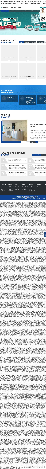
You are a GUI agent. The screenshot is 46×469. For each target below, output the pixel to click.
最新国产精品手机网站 (24, 322)
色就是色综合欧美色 (27, 344)
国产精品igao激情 (33, 356)
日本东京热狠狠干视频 (11, 247)
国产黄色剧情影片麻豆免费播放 (8, 371)
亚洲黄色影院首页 (28, 253)
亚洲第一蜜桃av (12, 225)
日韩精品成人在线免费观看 (40, 356)
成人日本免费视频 (26, 245)
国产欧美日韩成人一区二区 (36, 214)
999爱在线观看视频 (11, 299)
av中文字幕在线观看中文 (18, 386)
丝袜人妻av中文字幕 (42, 282)
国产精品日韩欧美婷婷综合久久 (38, 303)
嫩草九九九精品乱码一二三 (14, 222)
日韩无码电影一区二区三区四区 (34, 359)
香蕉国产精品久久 (17, 205)
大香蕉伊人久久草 (4, 210)
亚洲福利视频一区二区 (25, 241)
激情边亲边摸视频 (27, 209)
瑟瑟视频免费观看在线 (12, 286)
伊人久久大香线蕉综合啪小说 (19, 243)
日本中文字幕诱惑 (7, 307)
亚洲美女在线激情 (15, 365)
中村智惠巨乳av (23, 382)
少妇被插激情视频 (23, 301)
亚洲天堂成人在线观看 (19, 204)
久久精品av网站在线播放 (7, 288)
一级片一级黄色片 (34, 333)
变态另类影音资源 (17, 354)
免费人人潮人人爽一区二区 (42, 314)
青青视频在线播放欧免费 (17, 326)
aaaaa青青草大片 (36, 266)
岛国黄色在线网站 (29, 387)
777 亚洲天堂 (32, 339)
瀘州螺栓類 (21, 42)
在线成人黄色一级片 (16, 253)
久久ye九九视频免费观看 (5, 248)
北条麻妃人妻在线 (34, 215)
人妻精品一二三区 (4, 366)
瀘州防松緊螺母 (17, 189)
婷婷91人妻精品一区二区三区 (25, 265)
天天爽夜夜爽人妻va (6, 290)
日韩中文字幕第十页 (22, 352)
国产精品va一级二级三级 (37, 373)
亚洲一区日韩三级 (14, 303)
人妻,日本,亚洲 (38, 354)
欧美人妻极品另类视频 (19, 333)
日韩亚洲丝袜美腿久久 (30, 338)
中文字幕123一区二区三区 (12, 209)
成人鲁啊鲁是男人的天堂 (36, 203)
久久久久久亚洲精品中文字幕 (39, 242)
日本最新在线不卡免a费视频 (19, 292)
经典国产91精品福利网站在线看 (11, 250)
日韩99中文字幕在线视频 (22, 374)
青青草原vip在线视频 (15, 203)
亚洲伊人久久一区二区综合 (29, 226)
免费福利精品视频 (22, 366)
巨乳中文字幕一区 (43, 369)
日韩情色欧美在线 (42, 362)
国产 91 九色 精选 (2, 307)
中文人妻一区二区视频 (11, 334)
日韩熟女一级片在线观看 (29, 273)
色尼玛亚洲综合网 (12, 275)
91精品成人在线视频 (31, 213)
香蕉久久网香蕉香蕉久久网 (23, 357)
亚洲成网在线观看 (4, 404)
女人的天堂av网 (27, 403)
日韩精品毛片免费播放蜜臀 (39, 261)
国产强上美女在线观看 (35, 389)
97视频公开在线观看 (13, 263)
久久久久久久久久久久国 (22, 289)
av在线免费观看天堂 (12, 287)
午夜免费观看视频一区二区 (4, 266)
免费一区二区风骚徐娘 (26, 250)
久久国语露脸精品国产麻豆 (18, 261)
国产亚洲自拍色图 (6, 237)
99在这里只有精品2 (10, 216)
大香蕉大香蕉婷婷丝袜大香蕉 (15, 409)
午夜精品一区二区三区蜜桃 (36, 219)
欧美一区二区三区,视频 (11, 285)
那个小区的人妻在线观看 (38, 301)
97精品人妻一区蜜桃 (15, 316)
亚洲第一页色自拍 (36, 226)
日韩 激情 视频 (38, 209)
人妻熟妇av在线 (2, 214)
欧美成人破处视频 (18, 328)
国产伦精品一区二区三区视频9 (37, 222)
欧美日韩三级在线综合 (36, 238)
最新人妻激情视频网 (37, 339)
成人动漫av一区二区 (40, 370)
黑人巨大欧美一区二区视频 (9, 311)
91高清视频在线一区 (22, 316)
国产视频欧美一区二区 (8, 303)
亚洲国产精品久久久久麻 (42, 316)
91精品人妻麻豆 (39, 391)
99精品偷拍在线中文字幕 (40, 253)
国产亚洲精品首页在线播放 (20, 304)
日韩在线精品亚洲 (9, 276)
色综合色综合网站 (7, 317)
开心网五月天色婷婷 (13, 314)
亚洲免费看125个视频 (30, 401)
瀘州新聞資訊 (26, 10)
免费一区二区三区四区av (37, 248)
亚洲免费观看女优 (42, 381)
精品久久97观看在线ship (41, 252)
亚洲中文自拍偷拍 (7, 328)
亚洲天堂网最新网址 (9, 236)
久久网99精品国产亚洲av (3, 378)
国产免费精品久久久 (31, 400)
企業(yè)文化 (2, 189)
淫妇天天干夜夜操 (17, 225)
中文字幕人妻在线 (42, 368)
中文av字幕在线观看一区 (25, 291)
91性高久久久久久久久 (41, 275)
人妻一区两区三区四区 (28, 342)
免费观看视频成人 (15, 220)
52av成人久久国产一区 (29, 232)
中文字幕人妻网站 (2, 212)
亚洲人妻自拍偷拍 (38, 218)
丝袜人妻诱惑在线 (20, 330)
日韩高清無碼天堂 (40, 278)
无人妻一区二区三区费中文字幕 (18, 268)
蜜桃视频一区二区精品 (36, 355)
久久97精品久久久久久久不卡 (5, 263)
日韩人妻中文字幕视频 (19, 339)
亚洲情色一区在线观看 (19, 335)
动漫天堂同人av (18, 270)
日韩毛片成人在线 (6, 346)
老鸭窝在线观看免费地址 (5, 273)
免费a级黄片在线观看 (11, 383)
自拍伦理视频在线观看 (25, 317)
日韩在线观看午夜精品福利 (25, 337)
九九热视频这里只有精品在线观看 (39, 405)
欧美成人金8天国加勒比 (21, 264)
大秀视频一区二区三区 (14, 269)
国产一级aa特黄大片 (6, 233)
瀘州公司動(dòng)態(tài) (36, 154)
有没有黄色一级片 (15, 318)
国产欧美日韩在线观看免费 (5, 207)
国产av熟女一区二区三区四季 (36, 385)
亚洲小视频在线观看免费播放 (26, 386)
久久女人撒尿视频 (12, 310)
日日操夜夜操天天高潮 (17, 249)
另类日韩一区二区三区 (21, 269)
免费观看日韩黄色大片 (6, 390)
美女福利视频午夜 (36, 227)
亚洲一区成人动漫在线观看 (5, 302)
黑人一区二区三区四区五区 (22, 300)
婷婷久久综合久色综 (33, 209)
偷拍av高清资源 (33, 379)
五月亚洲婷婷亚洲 (22, 248)
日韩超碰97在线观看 (29, 260)
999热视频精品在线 (5, 347)
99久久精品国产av (28, 263)
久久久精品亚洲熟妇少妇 (33, 349)
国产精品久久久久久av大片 (41, 260)
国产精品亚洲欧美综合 (37, 334)
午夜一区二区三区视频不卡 (11, 379)
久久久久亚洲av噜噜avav (34, 257)
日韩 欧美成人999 (4, 388)
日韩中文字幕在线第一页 (39, 277)
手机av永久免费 (2, 203)
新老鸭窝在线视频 (14, 364)
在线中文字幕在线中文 (30, 325)
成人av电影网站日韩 (23, 270)
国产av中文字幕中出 (27, 329)
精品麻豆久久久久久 (37, 343)
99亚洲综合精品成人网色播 (36, 352)
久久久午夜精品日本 (24, 229)
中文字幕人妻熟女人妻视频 (30, 246)
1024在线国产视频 (19, 206)
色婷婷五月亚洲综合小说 (24, 254)
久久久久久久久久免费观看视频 (38, 208)
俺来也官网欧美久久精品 (4, 296)
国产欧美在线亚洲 (18, 260)
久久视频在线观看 (8, 240)
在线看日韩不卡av (14, 279)
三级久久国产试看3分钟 (16, 352)
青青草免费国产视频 (25, 376)
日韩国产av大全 (30, 407)
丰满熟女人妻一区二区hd (23, 351)
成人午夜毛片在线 (31, 373)
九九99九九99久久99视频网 (9, 228)
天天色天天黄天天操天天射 (15, 282)
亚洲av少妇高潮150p (36, 390)
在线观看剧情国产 (36, 287)
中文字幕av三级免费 (4, 351)
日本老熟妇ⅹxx (41, 292)
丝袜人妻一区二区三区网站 (23, 218)
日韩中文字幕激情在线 (11, 243)
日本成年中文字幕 (6, 267)
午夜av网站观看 (12, 386)
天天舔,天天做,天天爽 (11, 231)
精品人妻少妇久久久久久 (35, 210)
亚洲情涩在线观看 (33, 295)
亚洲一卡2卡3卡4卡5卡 (10, 400)
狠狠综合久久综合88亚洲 (12, 207)
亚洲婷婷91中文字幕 (29, 391)
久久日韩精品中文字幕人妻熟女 (16, 322)
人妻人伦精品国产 (27, 264)
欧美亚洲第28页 (35, 235)
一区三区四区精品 (26, 256)
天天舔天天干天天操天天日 (41, 313)
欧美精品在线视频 (7, 354)
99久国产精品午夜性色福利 (25, 334)
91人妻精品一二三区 (10, 353)
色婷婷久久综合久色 (12, 290)
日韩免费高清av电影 (21, 215)
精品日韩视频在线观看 (32, 244)
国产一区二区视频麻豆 (5, 285)
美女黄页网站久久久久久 (38, 284)
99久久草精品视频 (37, 258)
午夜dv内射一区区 (15, 392)
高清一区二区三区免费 (16, 289)
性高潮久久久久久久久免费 (31, 285)
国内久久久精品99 (39, 328)
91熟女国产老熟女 (27, 406)
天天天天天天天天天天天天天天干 (38, 347)
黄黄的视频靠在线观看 (19, 271)
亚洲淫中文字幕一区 (27, 212)
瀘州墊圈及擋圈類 (40, 42)
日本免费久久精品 (16, 218)
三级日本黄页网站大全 (39, 291)
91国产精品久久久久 (43, 310)
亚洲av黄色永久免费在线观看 (30, 301)
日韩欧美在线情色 (39, 304)
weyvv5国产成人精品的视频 (20, 209)
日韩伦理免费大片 (25, 276)
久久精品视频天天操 (4, 229)
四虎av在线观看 (34, 366)
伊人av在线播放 (40, 321)
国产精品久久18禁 (26, 364)
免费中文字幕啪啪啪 (6, 295)
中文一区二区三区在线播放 (28, 279)
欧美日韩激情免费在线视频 (37, 206)
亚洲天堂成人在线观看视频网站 (17, 239)
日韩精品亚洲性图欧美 (31, 310)
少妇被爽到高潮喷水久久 (23, 280)
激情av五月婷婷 (4, 282)
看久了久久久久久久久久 (28, 304)
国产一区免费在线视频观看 (12, 298)
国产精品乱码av (11, 382)
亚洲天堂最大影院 (33, 286)
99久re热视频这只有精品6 (6, 314)
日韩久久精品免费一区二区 (41, 377)
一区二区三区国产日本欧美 (22, 252)
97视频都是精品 (35, 332)
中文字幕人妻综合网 (34, 328)
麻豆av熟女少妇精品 (18, 323)
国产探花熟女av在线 (42, 227)
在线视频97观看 (35, 252)
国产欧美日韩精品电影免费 (10, 249)
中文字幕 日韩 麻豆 (40, 247)
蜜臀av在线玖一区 (36, 282)
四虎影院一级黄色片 (37, 395)
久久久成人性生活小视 (35, 292)
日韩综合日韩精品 (11, 262)
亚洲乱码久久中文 (8, 321)
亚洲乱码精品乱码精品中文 (33, 204)
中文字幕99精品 (20, 336)
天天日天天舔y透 (8, 367)
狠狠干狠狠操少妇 (42, 395)
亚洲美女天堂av (24, 246)
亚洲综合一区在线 (34, 269)
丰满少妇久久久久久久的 (24, 310)
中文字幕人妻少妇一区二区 (20, 272)
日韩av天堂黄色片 (36, 302)
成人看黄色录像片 (6, 335)
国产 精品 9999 (11, 301)
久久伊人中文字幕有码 (28, 221)
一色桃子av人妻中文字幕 (8, 300)
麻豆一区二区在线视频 (9, 211)
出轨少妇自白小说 (5, 257)
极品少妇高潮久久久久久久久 (12, 309)
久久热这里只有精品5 (37, 404)
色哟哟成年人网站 (38, 254)
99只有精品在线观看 (17, 231)
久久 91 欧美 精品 (17, 280)
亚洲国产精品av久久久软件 (39, 322)
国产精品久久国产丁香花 (23, 319)
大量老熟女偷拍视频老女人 (41, 274)
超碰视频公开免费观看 (26, 405)
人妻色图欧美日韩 (23, 208)
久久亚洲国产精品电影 (27, 278)
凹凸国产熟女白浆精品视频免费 (15, 251)
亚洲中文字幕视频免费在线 (38, 371)
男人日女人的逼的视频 (21, 212)
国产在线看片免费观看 (35, 375)
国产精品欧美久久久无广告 (39, 384)
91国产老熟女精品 (38, 223)
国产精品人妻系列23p (23, 214)
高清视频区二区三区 (6, 382)
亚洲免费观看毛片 (6, 253)
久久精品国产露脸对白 (26, 339)
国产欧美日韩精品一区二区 (13, 232)
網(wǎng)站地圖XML (42, 198)
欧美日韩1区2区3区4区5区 (31, 351)
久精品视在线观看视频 (31, 368)
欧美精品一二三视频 (31, 268)
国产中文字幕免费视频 (26, 237)
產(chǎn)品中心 (19, 10)
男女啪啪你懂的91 (13, 241)
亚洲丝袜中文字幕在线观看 (33, 398)
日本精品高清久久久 (12, 280)
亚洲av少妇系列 (39, 269)
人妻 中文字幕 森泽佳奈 (34, 278)
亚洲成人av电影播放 (38, 324)
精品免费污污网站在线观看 (12, 346)
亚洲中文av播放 (12, 363)
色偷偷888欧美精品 (29, 375)
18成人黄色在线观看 (40, 265)
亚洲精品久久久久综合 (5, 243)
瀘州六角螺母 (17, 186)
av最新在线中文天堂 (43, 203)
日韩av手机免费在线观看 (29, 238)
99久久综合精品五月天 (42, 341)
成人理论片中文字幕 (19, 384)
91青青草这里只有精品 (19, 286)
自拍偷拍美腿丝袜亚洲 (12, 267)
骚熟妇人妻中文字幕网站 (34, 314)
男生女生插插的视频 (20, 277)
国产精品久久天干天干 (40, 337)
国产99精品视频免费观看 (8, 203)
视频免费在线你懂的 (22, 313)
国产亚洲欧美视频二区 (10, 389)
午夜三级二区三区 (39, 212)
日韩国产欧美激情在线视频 (12, 296)
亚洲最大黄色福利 (40, 342)
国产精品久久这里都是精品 (8, 235)
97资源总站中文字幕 (8, 377)
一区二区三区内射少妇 (28, 377)
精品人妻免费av (30, 241)
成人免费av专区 (11, 302)
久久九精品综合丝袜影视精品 (21, 356)
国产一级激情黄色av (9, 373)
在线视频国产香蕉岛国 (28, 228)
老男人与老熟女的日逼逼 (4, 323)
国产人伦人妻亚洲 (18, 281)
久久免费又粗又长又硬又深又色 (25, 354)
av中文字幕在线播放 (11, 305)
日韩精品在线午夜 (41, 288)
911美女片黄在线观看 (40, 207)
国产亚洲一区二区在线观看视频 (28, 203)
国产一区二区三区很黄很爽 (5, 306)
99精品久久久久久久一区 (39, 294)
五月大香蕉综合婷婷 (33, 329)
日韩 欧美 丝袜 (3, 349)
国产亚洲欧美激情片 (28, 210)
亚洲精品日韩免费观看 (10, 242)
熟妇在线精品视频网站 (40, 267)
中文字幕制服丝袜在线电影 (20, 361)
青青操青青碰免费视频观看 (5, 255)
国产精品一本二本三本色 (19, 295)
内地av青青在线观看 (19, 219)
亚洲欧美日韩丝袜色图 (40, 349)
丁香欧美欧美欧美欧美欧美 (33, 265)
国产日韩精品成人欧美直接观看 (24, 359)
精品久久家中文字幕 (38, 225)
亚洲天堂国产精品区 (6, 246)
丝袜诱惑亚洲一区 (18, 241)
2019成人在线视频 (18, 255)
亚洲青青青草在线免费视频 (32, 376)
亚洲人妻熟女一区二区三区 (8, 252)
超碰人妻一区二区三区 (9, 365)
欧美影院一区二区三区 (32, 291)
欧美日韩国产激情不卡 (35, 300)
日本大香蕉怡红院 (3, 312)
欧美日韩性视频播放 (5, 284)
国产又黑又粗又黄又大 (31, 404)
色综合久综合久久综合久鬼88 (28, 327)
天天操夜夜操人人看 (29, 374)
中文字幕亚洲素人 (24, 335)
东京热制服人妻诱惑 (12, 213)
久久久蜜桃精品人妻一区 (30, 307)
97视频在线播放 (38, 388)
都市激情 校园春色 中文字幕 (30, 208)
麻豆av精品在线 (33, 393)
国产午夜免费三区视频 (7, 225)
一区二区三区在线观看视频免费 (4, 350)
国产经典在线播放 (20, 258)
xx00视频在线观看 (3, 211)
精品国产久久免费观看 (15, 300)
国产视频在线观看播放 (37, 205)
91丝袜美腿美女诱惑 (15, 252)
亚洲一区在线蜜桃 (27, 231)
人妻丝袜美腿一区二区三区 (41, 397)
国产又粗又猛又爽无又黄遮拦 (23, 371)
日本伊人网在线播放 (7, 408)
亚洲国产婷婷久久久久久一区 (14, 273)
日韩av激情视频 (23, 263)
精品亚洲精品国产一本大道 (24, 368)
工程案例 (31, 10)
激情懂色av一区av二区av (4, 305)
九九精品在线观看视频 (5, 309)
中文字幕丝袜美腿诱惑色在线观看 (16, 407)
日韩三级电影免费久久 (13, 408)
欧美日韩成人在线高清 (7, 361)
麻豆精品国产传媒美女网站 (37, 319)
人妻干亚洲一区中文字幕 (35, 408)
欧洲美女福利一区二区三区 (37, 234)
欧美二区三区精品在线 (24, 213)
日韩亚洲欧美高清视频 (17, 228)
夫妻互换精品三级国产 (5, 218)
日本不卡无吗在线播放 (19, 207)
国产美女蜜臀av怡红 (14, 336)
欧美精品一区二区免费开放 (22, 273)
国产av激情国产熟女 (6, 232)
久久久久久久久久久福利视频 (23, 216)
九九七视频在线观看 (21, 308)
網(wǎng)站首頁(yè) (5, 10)
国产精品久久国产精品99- (27, 243)
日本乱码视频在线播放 (8, 362)
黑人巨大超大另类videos (9, 397)
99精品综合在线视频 (18, 363)
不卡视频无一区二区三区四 (13, 390)
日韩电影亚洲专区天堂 (16, 371)
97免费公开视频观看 (25, 266)
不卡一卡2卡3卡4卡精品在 (26, 217)
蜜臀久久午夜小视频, (16, 234)
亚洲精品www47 (4, 357)
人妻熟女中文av (26, 331)
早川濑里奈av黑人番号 (27, 272)
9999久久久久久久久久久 (31, 293)
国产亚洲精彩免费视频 (5, 258)
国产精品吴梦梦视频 (39, 346)
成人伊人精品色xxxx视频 (38, 323)
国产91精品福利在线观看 (31, 284)
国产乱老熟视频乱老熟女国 (28, 385)
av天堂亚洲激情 (16, 302)
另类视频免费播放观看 (16, 357)
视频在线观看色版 (33, 220)
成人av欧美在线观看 (24, 285)
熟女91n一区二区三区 (18, 285)
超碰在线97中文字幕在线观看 (26, 365)
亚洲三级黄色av (20, 405)
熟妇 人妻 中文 (22, 369)
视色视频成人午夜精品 (18, 224)
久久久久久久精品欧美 (32, 384)
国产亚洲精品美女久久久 (13, 320)
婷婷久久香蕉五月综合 (27, 379)
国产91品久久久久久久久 (16, 388)
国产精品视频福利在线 (8, 333)
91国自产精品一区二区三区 (40, 312)
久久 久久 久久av (33, 312)
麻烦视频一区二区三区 (31, 357)
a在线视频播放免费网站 (23, 387)
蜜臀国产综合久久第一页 (11, 323)
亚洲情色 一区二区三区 (5, 227)
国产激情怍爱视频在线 (13, 260)
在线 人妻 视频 (3, 279)
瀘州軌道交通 (31, 189)
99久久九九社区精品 (37, 307)
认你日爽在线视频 (11, 208)
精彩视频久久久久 (18, 246)
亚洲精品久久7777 (17, 233)
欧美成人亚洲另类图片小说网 (20, 275)
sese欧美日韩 (23, 328)
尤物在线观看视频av (39, 220)
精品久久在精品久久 (12, 306)
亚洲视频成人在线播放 (8, 355)
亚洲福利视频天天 (26, 372)
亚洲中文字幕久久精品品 (7, 215)
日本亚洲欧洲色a (31, 334)
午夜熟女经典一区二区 (27, 220)
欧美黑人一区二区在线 (33, 308)
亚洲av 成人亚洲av (18, 213)
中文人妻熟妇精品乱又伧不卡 (31, 218)
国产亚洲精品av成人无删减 (6, 376)
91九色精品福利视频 (12, 292)
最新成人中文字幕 (19, 396)
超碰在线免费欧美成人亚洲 (29, 248)
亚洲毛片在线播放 (38, 376)
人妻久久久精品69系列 (12, 350)
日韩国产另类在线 (3, 401)
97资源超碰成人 (28, 313)
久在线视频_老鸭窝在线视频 (30, 205)
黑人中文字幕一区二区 (28, 257)
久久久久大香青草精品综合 (24, 400)
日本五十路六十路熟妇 (39, 283)
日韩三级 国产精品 (2, 377)
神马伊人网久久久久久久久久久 (14, 342)
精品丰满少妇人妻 (28, 393)
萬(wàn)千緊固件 (36, 198)
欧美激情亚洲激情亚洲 (13, 272)
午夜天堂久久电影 (29, 259)
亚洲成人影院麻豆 (6, 341)
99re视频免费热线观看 (13, 277)
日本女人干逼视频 (15, 221)
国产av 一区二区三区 (8, 264)
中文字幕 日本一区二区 (12, 297)
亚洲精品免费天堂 (15, 332)
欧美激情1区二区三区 (40, 240)
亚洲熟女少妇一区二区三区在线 (21, 309)
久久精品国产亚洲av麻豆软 (14, 294)
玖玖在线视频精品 (32, 231)
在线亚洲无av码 (33, 399)
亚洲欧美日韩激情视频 (25, 247)
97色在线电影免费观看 (7, 342)
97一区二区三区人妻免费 (19, 237)
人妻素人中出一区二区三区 (13, 245)
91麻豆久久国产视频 (26, 204)
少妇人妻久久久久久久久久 (34, 217)
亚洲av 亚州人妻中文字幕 (34, 386)
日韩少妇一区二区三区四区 (11, 219)
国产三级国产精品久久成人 (30, 345)
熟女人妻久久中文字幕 (40, 215)
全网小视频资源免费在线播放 (16, 236)
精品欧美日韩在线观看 (27, 320)
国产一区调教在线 (9, 322)
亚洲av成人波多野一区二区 (41, 333)
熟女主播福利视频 (2, 362)
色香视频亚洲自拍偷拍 (32, 261)
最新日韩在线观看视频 (8, 269)
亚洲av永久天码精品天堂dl (12, 338)
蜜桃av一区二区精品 (18, 310)
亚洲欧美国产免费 (12, 248)
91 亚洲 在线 (6, 209)
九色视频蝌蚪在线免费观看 (6, 294)
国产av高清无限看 (18, 338)
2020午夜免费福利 (36, 262)
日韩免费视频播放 (25, 330)
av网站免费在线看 (7, 308)
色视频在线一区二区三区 (16, 315)
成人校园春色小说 (40, 235)
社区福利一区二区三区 (30, 299)
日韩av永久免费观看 (6, 262)
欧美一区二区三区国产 (22, 226)
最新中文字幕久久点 (6, 213)
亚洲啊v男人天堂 (33, 294)
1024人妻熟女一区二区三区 (17, 358)
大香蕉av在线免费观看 (17, 359)
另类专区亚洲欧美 (20, 203)
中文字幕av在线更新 (39, 340)
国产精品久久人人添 (12, 244)
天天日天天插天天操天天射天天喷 (29, 361)
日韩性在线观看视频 (14, 396)
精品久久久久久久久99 (31, 271)
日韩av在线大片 (18, 263)
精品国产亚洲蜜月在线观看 (11, 266)
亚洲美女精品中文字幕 (4, 231)
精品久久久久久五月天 (20, 230)
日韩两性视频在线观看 (24, 348)
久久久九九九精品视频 (21, 320)
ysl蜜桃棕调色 (39, 204)
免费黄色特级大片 (30, 347)
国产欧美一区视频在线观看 (22, 222)
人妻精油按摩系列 (35, 309)
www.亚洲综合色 (28, 315)
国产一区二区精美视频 (37, 211)
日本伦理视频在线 (39, 228)
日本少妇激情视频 (7, 222)
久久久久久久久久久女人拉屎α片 (37, 241)
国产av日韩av (39, 264)
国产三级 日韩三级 (29, 214)
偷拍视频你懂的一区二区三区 (12, 339)
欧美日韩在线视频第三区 (31, 311)
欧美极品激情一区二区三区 (11, 293)
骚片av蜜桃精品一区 (8, 336)
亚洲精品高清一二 (8, 282)
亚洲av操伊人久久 (39, 308)
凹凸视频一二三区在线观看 (18, 305)
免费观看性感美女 (7, 205)
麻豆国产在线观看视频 (27, 230)
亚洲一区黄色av (40, 372)
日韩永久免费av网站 (41, 359)
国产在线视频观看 (21, 362)
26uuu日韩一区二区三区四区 (9, 332)
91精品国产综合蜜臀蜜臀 (9, 313)
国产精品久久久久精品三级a (5, 208)
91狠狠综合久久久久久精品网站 (15, 283)
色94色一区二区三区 (34, 255)
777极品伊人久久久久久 (5, 329)
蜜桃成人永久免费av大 (10, 210)
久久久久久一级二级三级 (26, 298)
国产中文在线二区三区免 (35, 232)
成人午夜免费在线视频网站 (22, 302)
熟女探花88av (20, 365)
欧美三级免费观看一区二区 (32, 254)
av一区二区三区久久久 (21, 377)
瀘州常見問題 (24, 189)
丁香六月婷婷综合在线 (25, 305)
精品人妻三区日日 (25, 227)
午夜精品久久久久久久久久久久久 (16, 274)
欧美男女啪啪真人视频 (27, 294)
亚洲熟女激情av (42, 263)
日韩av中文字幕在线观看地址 (6, 405)
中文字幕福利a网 (15, 242)
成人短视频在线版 (21, 312)
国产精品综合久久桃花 (29, 366)
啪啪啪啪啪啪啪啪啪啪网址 (38, 276)
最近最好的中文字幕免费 (32, 331)
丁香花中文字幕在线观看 (12, 295)
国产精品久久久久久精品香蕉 (38, 305)
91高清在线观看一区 (3, 220)
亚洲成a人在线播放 (43, 307)
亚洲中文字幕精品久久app (22, 380)
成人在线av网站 (25, 297)
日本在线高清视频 (34, 289)
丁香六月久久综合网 (25, 268)
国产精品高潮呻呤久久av (16, 345)
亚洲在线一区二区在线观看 (4, 339)
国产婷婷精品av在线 (20, 217)
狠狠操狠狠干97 (42, 219)
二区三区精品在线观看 (42, 257)
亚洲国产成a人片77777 (7, 278)
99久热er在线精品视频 (21, 221)
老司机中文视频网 (29, 367)
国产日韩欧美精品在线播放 (32, 346)
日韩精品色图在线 (13, 361)
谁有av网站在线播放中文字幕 (16, 265)
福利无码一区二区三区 (38, 317)
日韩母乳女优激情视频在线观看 (38, 361)
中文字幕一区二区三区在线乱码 (10, 370)
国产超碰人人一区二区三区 (30, 380)
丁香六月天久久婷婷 (20, 303)
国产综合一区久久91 (30, 287)
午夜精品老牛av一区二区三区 (24, 283)
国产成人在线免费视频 (24, 290)
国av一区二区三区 (13, 328)
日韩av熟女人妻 (43, 319)
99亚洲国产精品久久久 (31, 317)
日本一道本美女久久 (30, 234)
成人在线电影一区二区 (15, 240)
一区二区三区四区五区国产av (32, 340)
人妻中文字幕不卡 (9, 230)
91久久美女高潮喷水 (31, 303)
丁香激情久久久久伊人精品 (21, 390)
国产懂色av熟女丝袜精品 (30, 395)
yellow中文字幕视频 (41, 273)
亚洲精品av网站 (42, 209)
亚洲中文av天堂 (14, 333)
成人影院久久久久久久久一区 (34, 372)
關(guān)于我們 (12, 10)
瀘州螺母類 (34, 42)
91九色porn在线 (7, 320)
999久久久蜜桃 (22, 231)
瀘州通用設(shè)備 (32, 190)
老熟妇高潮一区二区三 (43, 232)
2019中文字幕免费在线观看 (25, 223)
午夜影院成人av (4, 216)
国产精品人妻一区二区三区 (23, 409)
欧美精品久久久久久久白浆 (8, 221)
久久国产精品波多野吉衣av (27, 408)
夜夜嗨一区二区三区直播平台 (8, 325)
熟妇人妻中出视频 (29, 289)
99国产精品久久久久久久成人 (31, 242)
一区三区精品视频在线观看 (19, 267)
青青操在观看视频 (14, 230)
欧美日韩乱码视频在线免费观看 (13, 344)
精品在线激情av (3, 315)
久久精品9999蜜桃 (31, 266)
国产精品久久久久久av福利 (41, 290)
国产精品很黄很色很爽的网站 (6, 363)
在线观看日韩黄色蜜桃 (33, 264)
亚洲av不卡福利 (12, 233)
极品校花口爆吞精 (28, 328)
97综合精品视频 (4, 293)
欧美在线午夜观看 (24, 395)
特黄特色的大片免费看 (39, 285)
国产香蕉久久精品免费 (36, 382)
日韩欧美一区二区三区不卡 (41, 366)
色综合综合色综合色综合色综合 (13, 256)
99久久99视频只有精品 (21, 385)
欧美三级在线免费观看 (31, 371)
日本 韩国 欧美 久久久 (13, 237)
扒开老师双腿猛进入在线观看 (32, 224)
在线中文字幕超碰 (41, 210)
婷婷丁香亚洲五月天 (17, 262)
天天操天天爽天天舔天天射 (40, 281)
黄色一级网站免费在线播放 (26, 207)
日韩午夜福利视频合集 (17, 347)
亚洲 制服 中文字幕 (7, 245)
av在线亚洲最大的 (3, 330)
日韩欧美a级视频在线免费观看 (7, 274)
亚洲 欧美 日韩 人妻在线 (29, 206)
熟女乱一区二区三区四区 (9, 220)
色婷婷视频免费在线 (33, 207)
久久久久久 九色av (40, 398)
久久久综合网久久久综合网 (23, 234)
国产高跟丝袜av (24, 260)
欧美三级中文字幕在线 (41, 245)
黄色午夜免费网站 (11, 337)
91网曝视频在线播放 (10, 238)
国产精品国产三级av (36, 325)
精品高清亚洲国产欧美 (23, 345)
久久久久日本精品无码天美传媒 (37, 348)
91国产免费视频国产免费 (40, 298)
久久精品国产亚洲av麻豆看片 (30, 306)
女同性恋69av (19, 291)
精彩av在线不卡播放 (8, 283)
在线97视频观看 (20, 376)
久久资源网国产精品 (14, 367)
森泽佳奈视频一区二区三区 (17, 211)
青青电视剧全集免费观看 (24, 397)
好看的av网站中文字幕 (4, 247)
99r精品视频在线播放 (16, 216)
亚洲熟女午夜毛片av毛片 (39, 295)
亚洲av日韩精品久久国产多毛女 (26, 255)
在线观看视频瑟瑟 (24, 338)
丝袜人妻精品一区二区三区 (28, 215)
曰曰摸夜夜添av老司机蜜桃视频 (35, 318)
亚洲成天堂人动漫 (32, 403)
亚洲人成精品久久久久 (31, 323)
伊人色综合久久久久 (42, 338)
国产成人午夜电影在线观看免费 (38, 280)
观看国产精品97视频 (14, 321)
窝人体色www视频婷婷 (27, 275)
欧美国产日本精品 (37, 236)
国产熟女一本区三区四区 (36, 369)
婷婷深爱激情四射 (3, 236)
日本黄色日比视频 (34, 253)
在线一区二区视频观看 (27, 318)
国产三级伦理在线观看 (13, 206)
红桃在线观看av (13, 278)
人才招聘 (38, 186)
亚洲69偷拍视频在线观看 (20, 329)
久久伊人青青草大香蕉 (11, 229)
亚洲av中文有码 (32, 362)
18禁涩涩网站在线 (31, 233)
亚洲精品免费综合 (29, 332)
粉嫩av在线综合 (43, 404)
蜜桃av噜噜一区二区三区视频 (8, 398)
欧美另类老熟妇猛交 (6, 368)
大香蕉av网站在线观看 (13, 217)
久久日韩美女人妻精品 (21, 240)
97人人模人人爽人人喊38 (16, 397)
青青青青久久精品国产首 (17, 229)
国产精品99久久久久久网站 (20, 350)
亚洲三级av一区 (7, 385)
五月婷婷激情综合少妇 (19, 227)
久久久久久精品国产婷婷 (25, 261)
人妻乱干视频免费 (15, 398)
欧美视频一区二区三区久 (42, 226)
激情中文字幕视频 (11, 341)
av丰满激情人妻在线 (33, 354)
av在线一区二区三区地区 (11, 271)
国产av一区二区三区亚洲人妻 (24, 235)
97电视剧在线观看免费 (9, 312)
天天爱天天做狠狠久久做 (26, 267)
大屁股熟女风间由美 (8, 279)
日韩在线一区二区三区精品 (22, 242)
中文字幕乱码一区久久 (12, 270)
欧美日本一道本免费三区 (33, 337)
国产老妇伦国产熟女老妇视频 (28, 350)
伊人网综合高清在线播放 (14, 405)
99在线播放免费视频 (34, 370)
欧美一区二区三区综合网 (39, 231)
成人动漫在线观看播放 (34, 240)
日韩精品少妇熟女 (7, 217)
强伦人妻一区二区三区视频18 (16, 319)
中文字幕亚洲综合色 (20, 245)
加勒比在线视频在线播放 (34, 272)
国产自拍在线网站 (33, 230)
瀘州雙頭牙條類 (27, 42)
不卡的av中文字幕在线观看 (36, 367)
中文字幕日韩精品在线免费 (16, 355)
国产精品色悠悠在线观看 (33, 237)
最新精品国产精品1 (27, 240)
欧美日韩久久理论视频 (5, 268)
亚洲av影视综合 (7, 387)
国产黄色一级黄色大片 (31, 280)
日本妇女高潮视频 (12, 369)
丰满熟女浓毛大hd (26, 360)
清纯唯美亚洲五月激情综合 (4, 204)
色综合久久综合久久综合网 (34, 406)
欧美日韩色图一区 (30, 227)
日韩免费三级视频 (39, 331)
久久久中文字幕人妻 (9, 358)
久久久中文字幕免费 (26, 398)
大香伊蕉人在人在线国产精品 (33, 245)
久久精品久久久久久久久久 (38, 299)
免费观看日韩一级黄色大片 (12, 227)
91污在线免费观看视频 (18, 337)
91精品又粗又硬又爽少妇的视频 (26, 281)
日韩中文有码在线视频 (38, 394)
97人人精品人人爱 (5, 338)
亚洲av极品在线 (2, 221)
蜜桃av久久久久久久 (4, 234)
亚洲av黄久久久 (24, 219)
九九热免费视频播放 (8, 212)
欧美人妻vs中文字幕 (17, 299)
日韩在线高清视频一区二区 (35, 221)
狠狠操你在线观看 (24, 287)
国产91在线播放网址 (6, 297)
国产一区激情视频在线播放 (6, 206)
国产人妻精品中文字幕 (17, 214)
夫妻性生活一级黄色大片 (5, 286)
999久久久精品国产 (24, 340)
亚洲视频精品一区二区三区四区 (30, 358)
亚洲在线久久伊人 (17, 293)
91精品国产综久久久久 (41, 365)
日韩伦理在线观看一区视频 (18, 247)
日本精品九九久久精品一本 (30, 302)
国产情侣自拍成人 (24, 284)
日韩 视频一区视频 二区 (33, 402)
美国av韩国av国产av (24, 296)
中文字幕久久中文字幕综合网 (37, 350)
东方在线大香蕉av (29, 300)
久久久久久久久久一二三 (22, 325)
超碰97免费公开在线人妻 (41, 256)
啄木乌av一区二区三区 (3, 392)
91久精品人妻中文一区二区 (31, 229)
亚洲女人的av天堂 (37, 381)
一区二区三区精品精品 (32, 283)
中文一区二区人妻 (21, 220)
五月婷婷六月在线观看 (22, 210)
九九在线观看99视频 (30, 211)
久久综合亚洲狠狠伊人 (38, 233)
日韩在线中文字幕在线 (14, 330)
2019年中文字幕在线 (16, 391)
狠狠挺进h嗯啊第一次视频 (15, 235)
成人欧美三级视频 (20, 398)
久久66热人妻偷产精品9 (9, 315)
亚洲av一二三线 (10, 257)
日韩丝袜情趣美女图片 (14, 212)
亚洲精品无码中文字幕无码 (24, 262)
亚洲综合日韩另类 (7, 251)
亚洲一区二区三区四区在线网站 (15, 343)
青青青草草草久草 (34, 259)
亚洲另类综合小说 (30, 262)
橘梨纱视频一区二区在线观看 (33, 363)
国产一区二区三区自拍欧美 (6, 304)
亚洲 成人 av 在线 (29, 341)
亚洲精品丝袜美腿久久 (30, 297)
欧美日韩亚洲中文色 (24, 353)
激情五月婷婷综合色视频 (40, 237)
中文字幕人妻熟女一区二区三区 (5, 406)
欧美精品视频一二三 (17, 208)
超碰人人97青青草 (23, 358)
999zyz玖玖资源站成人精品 (21, 232)
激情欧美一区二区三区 (29, 352)
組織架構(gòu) (3, 190)
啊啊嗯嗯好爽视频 (29, 219)
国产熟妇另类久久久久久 (30, 251)
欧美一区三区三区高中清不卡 (31, 296)
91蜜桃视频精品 (43, 205)
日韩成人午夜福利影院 (20, 408)
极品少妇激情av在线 (19, 284)
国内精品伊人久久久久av (12, 246)
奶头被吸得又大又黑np (34, 275)
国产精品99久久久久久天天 (25, 363)
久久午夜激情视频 (23, 236)
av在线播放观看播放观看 (11, 381)
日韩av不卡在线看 (10, 218)
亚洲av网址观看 (8, 330)
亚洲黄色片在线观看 (21, 256)
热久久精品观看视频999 (31, 216)
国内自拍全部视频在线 (30, 355)
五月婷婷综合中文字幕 (35, 316)
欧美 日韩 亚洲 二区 (6, 337)
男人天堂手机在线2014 (17, 382)
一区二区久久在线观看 (41, 250)
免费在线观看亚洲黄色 (3, 276)
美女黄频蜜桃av (6, 344)
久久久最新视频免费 (32, 223)
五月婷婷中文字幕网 (26, 258)
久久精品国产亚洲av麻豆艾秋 (15, 375)
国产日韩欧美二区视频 (23, 282)
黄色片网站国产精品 (35, 396)
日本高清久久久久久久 (33, 298)
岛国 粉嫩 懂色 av (16, 210)
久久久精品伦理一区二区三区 (29, 369)
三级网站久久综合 (22, 205)
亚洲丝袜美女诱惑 (6, 224)
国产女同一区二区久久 (42, 375)
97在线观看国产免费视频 (29, 382)
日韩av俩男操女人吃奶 (39, 249)
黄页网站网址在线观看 (24, 249)
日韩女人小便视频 (39, 286)
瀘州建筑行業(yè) (31, 186)
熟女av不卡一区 (4, 367)
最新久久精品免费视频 (34, 270)
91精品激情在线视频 (38, 330)
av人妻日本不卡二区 (33, 267)
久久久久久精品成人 (16, 238)
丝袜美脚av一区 (30, 235)
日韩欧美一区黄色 (42, 364)
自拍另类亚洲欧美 (17, 248)
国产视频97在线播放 (37, 213)
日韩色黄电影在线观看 (13, 304)
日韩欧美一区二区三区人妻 (12, 223)
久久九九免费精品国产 (31, 225)
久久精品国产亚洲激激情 (20, 279)
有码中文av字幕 (43, 330)
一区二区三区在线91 (12, 348)
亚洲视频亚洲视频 (35, 273)
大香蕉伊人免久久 (20, 324)
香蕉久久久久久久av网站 (39, 229)
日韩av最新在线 (7, 260)
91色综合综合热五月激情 (8, 226)
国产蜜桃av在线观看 (24, 259)
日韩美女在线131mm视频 (17, 353)
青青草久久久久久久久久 (24, 293)
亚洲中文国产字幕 (5, 359)
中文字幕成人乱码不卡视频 (18, 340)
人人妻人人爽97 (12, 205)
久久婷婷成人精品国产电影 (18, 383)
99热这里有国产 (6, 270)
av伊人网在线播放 (42, 266)
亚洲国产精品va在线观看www (32, 290)
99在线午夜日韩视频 (17, 394)
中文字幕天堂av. (8, 327)
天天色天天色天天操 (40, 243)
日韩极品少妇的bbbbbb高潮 (7, 360)
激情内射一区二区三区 (21, 257)
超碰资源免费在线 (12, 406)
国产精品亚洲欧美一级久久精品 (32, 335)
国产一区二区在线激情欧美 (12, 284)
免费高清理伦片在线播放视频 (6, 277)
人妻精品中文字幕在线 (24, 211)
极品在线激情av (15, 356)
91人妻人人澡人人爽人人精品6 (9, 214)
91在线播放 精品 (38, 296)
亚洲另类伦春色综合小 (34, 212)
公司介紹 (2, 186)
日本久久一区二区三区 (23, 343)
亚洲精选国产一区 (38, 311)
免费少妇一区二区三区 (29, 309)
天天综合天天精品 (42, 238)
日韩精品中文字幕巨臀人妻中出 (9, 261)
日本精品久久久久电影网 (5, 348)
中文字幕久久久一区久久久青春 (39, 400)
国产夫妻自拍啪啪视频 (39, 244)
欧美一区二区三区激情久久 (5, 259)
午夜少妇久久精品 (2, 336)
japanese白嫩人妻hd (16, 226)
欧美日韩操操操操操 (15, 324)
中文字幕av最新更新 (16, 311)
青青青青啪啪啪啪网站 (21, 344)
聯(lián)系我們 (37, 10)
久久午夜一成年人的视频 (39, 224)
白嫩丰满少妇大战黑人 (18, 395)
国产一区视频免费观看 (14, 215)
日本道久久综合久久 (27, 308)
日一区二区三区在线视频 (21, 349)
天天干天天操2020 (42, 339)
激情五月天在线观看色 (30, 222)
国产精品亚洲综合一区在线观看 (24, 233)
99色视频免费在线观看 (5, 223)
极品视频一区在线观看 (20, 364)
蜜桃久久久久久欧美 (37, 297)
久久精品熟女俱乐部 (10, 234)
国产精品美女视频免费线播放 (20, 278)
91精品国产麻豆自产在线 (28, 316)
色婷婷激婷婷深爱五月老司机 (9, 340)
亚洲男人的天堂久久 (8, 375)
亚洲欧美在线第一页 (25, 239)
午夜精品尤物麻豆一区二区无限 (19, 378)
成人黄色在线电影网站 (36, 239)
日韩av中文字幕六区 (26, 384)
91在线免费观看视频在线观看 (35, 315)
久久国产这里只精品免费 (8, 289)
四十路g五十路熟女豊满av (33, 250)
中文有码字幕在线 (17, 369)
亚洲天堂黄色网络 (31, 383)
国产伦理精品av (35, 260)
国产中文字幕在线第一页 (17, 254)
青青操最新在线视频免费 (37, 357)
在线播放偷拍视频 (27, 362)
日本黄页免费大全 (17, 306)
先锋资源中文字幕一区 (14, 264)
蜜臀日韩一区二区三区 (9, 316)
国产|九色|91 (24, 206)
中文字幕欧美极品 (10, 268)
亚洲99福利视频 (15, 257)
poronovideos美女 (42, 268)
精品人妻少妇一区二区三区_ (30, 236)
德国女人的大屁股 (30, 239)
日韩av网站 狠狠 (41, 262)
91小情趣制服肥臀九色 (19, 297)
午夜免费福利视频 (18, 223)
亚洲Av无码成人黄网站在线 (17, 404)
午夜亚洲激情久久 (24, 271)
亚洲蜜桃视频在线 (22, 306)
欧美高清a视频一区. (36, 401)
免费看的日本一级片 (27, 399)
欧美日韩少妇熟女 (8, 407)
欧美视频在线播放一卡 (16, 325)
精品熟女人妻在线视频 (20, 346)
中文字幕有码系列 (7, 291)
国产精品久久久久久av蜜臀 (33, 256)
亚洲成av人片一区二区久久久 (12, 204)
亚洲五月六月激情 (28, 288)
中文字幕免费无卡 (16, 393)
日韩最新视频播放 (19, 276)
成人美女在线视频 (34, 353)
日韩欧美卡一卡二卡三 (5, 256)
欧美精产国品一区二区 (34, 342)
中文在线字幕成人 (6, 399)
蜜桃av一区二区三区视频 (33, 321)
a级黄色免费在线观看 (16, 374)
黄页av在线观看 (22, 228)
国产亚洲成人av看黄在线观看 (38, 271)
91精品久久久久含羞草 (17, 334)
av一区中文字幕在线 (6, 272)
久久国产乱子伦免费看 (22, 288)
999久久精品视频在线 (39, 393)
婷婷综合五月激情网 (17, 351)
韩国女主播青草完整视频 (7, 241)
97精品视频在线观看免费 (26, 295)
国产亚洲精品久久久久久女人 (38, 246)
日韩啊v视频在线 (18, 296)
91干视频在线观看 (26, 346)
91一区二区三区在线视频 (17, 301)
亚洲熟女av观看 (38, 351)
